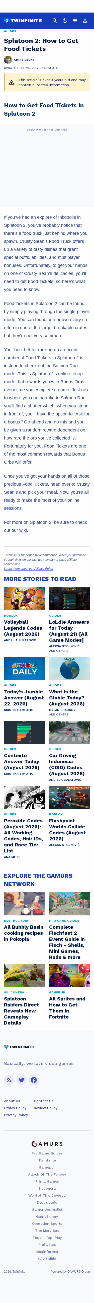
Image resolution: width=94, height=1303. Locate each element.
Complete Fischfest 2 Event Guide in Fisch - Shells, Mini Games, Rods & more (67, 942)
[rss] (9, 1080)
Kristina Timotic (18, 710)
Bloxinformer (47, 1252)
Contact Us (43, 1101)
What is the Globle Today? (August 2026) (67, 698)
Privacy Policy (16, 1115)
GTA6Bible (47, 1259)
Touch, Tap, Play (47, 1238)
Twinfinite (47, 1160)
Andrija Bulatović (20, 640)
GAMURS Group (78, 1271)
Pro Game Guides (47, 1153)
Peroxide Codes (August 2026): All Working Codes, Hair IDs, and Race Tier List (23, 836)
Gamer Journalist (47, 1209)
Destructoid (47, 1202)
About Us (12, 1101)
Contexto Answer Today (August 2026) (22, 761)
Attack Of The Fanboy (47, 1174)
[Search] (55, 21)
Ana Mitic (12, 857)
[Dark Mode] (65, 21)
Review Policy (45, 1108)
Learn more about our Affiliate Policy (28, 568)
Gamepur (47, 1167)
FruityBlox (47, 1245)
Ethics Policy (15, 1108)
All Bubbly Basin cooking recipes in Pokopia (23, 933)
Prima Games (47, 1181)
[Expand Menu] (75, 21)
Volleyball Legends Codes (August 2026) (23, 628)
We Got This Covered (47, 1195)
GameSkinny (47, 1216)
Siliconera (47, 1188)
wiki (23, 530)
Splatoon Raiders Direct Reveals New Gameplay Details (21, 1011)
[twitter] (21, 1080)
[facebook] (34, 1080)
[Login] (85, 21)
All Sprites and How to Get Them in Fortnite (67, 1008)
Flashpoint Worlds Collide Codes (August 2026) (67, 830)
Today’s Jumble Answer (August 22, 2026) (24, 698)
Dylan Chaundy (62, 710)
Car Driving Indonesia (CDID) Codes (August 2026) (67, 764)
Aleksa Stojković (64, 646)
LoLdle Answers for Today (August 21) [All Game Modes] (69, 631)
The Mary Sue (47, 1230)
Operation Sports (47, 1223)
